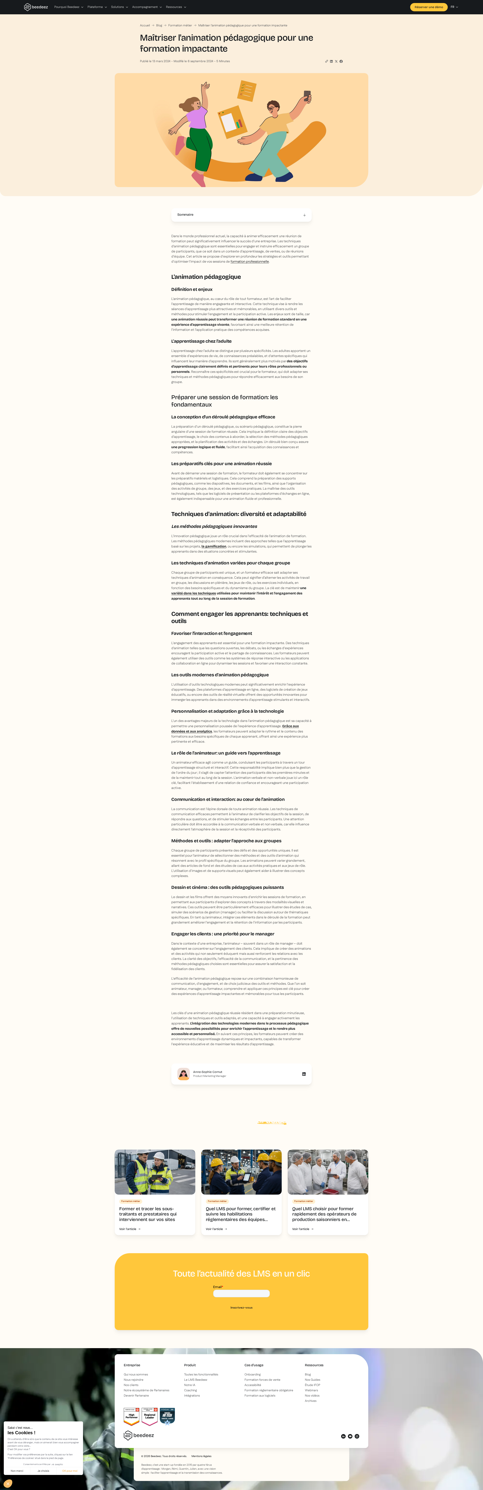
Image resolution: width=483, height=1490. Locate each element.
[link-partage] (331, 61)
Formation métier (180, 25)
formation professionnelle (250, 261)
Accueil (145, 25)
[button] (69, 7)
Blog (159, 25)
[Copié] (326, 61)
